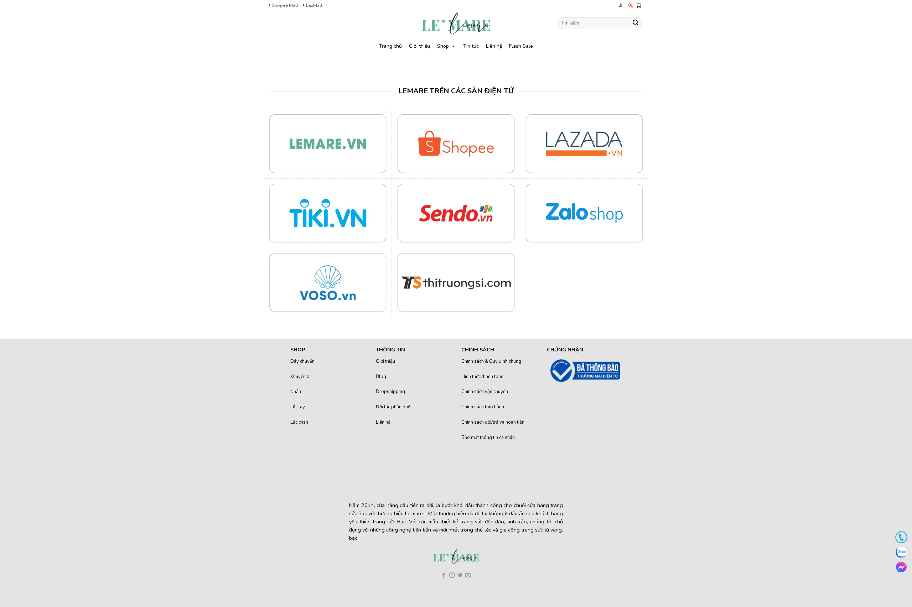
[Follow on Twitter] (460, 576)
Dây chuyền (302, 361)
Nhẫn (295, 391)
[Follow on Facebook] (444, 576)
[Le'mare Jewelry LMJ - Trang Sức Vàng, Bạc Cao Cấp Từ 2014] (456, 23)
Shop (443, 46)
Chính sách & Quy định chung (491, 361)
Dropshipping (390, 391)
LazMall (313, 5)
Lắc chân (299, 422)
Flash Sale (521, 46)
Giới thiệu (419, 46)
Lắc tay (297, 407)
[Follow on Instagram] (452, 576)
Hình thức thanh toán (482, 376)
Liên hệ (494, 46)
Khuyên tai (301, 376)
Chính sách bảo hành (482, 407)
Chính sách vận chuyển (484, 391)
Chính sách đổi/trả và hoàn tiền (492, 422)
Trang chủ (390, 46)
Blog (381, 376)
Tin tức (471, 46)
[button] (620, 5)
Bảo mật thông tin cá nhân (488, 437)
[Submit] (635, 23)
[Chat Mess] (901, 567)
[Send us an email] (468, 576)
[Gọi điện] (901, 537)
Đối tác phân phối (393, 407)
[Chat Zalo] (901, 552)
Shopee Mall (284, 5)
